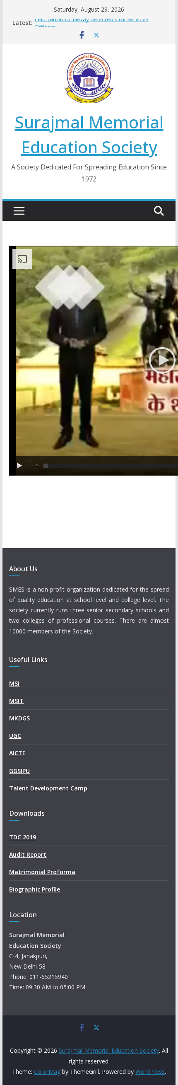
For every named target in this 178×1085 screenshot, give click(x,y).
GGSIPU (19, 771)
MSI (14, 683)
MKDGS (19, 718)
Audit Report (27, 854)
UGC (15, 735)
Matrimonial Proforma (42, 872)
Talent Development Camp (48, 788)
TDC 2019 (22, 837)
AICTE (17, 753)
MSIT (16, 701)
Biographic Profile (34, 889)
